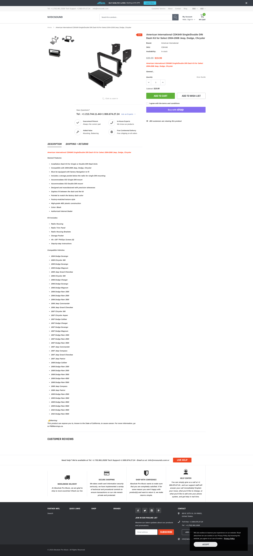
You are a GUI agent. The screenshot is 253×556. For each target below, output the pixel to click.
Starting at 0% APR (131, 3)
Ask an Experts (127, 114)
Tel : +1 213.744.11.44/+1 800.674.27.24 (98, 114)
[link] (54, 40)
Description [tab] (54, 144)
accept (205, 544)
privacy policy (229, 538)
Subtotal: (149, 89)
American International (169, 43)
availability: (151, 51)
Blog (185, 8)
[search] (175, 17)
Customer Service (158, 8)
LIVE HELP (182, 460)
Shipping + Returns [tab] (76, 144)
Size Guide (201, 77)
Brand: (149, 43)
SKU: (148, 47)
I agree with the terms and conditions (164, 103)
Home (49, 27)
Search (50, 513)
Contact (178, 8)
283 (150, 121)
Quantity (149, 77)
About (170, 8)
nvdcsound (55, 17)
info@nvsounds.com (100, 8)
